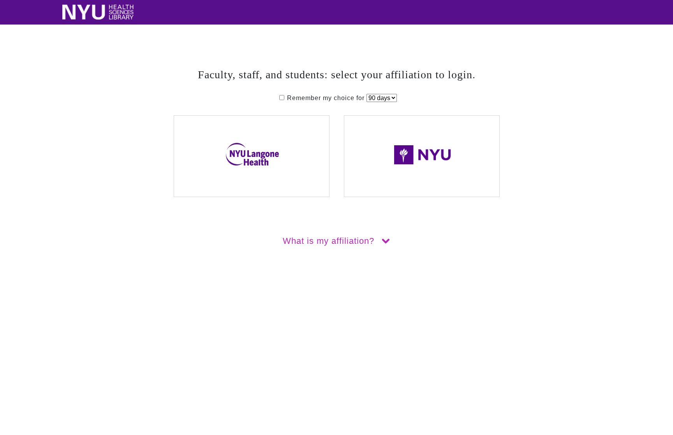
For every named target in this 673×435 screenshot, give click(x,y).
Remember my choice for (326, 98)
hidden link (17, 295)
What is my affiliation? (330, 241)
